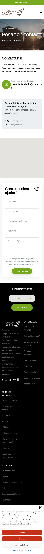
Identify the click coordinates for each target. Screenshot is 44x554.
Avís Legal (28, 550)
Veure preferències (22, 545)
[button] (40, 507)
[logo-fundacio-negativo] (11, 323)
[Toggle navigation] (41, 12)
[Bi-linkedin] (19, 379)
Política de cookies (17, 550)
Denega (22, 539)
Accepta (22, 533)
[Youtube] (14, 380)
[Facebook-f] (2, 380)
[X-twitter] (6, 380)
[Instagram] (10, 380)
